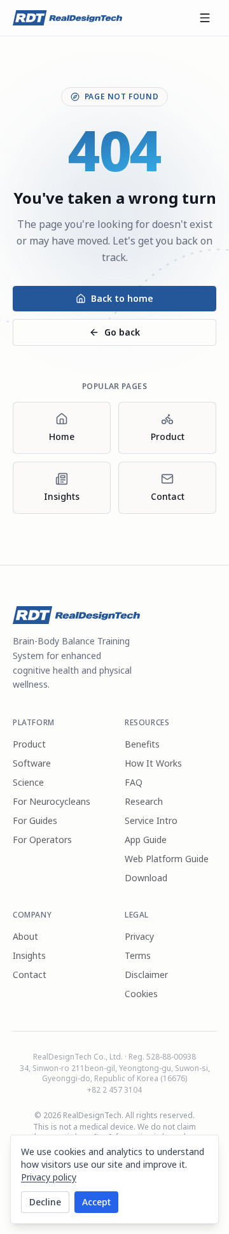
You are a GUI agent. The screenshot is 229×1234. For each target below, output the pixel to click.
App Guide (146, 839)
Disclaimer (146, 974)
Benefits (142, 744)
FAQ (133, 782)
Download (146, 878)
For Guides (35, 820)
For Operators (42, 839)
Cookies (141, 994)
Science (28, 782)
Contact (29, 974)
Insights (29, 955)
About (25, 936)
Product (29, 744)
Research (144, 801)
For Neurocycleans (51, 801)
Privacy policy (48, 1177)
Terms (138, 955)
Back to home (122, 298)
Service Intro (151, 820)
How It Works (153, 763)
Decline (45, 1202)
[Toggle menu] (204, 17)
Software (32, 763)
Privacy (139, 936)
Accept (96, 1202)
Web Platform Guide (167, 859)
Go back (122, 332)
